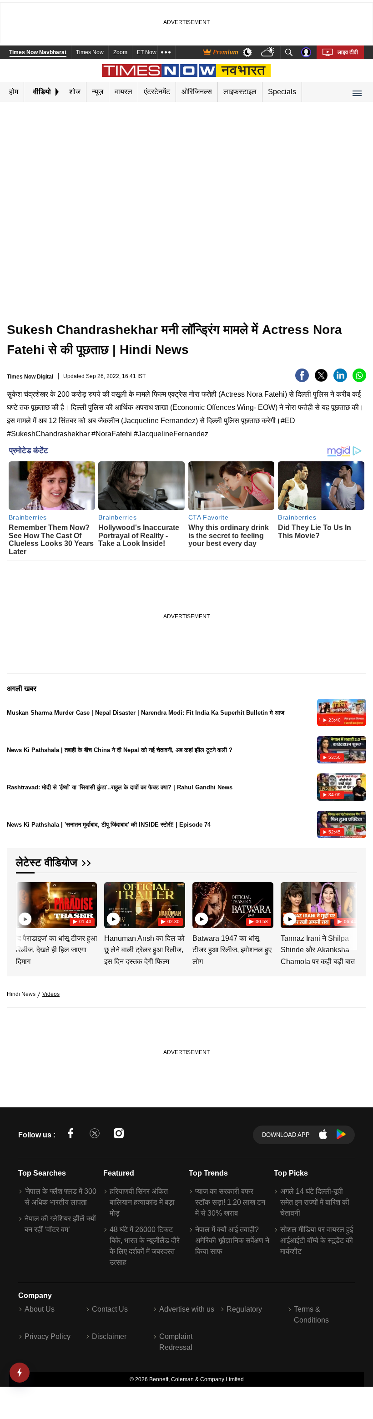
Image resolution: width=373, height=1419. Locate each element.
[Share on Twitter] (321, 380)
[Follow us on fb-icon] (70, 1134)
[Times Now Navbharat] (187, 70)
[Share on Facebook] (302, 380)
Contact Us (110, 1309)
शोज (75, 92)
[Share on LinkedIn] (340, 380)
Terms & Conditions (311, 1314)
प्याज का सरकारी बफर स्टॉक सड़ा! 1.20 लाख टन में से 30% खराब (230, 1202)
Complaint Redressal (175, 1342)
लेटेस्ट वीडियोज (46, 862)
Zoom (120, 52)
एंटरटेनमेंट (157, 92)
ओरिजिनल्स (196, 92)
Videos (51, 994)
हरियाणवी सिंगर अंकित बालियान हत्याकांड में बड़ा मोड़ (142, 1202)
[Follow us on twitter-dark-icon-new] (95, 1134)
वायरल (123, 92)
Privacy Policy (48, 1336)
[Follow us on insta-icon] (119, 1134)
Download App (286, 1135)
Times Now (90, 52)
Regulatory (244, 1309)
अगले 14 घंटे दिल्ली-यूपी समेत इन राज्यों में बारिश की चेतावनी (314, 1202)
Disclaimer (109, 1336)
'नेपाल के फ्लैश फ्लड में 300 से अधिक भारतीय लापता (60, 1196)
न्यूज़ (97, 92)
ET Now (146, 52)
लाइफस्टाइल (240, 92)
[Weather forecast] (269, 52)
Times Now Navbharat (37, 52)
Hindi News (21, 994)
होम (13, 92)
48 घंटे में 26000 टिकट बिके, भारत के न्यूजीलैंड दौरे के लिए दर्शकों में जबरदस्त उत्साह (145, 1246)
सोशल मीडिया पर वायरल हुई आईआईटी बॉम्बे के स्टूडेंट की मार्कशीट (316, 1240)
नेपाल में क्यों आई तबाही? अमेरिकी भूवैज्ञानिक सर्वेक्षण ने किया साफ (232, 1240)
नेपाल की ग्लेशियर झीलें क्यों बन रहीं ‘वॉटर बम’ (60, 1224)
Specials (282, 92)
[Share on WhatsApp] (359, 380)
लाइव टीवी (348, 52)
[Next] (348, 905)
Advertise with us (186, 1309)
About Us (40, 1309)
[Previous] (23, 905)
